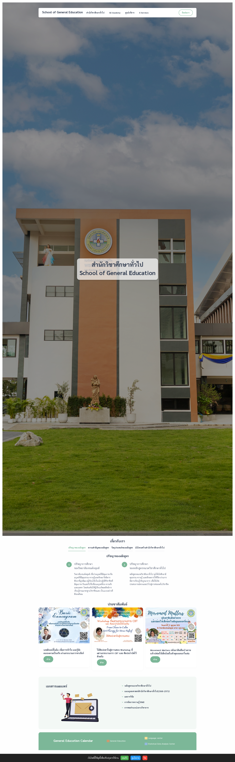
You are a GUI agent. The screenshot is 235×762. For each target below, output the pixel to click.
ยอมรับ (124, 758)
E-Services (144, 12)
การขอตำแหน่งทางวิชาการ (136, 707)
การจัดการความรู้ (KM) (134, 702)
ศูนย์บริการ (129, 12)
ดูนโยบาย (135, 758)
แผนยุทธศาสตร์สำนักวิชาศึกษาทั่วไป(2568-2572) (147, 691)
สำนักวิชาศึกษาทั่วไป (95, 12)
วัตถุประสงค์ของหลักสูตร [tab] (122, 547)
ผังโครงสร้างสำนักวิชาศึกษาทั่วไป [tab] (149, 547)
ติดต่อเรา (186, 12)
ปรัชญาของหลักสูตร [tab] (77, 547)
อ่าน (48, 659)
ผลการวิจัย (129, 696)
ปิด (145, 758)
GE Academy (114, 12)
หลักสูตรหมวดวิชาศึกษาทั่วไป (137, 685)
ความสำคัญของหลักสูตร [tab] (98, 547)
